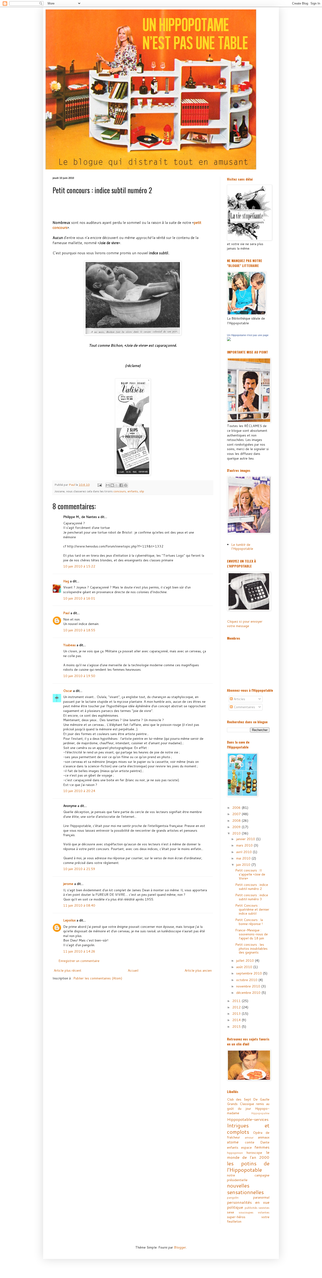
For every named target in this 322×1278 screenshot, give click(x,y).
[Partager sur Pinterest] (125, 485)
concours (119, 491)
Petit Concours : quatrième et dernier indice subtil (252, 909)
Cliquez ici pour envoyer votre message (244, 624)
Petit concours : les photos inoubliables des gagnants (251, 948)
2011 (237, 1001)
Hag (66, 581)
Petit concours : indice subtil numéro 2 (251, 886)
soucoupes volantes (254, 1212)
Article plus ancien (198, 970)
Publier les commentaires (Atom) (97, 978)
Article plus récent (67, 970)
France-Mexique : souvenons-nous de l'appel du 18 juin (251, 934)
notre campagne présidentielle (248, 1177)
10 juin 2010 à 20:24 (79, 791)
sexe (230, 1212)
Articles (239, 699)
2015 (237, 1026)
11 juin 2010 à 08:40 (79, 905)
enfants (133, 491)
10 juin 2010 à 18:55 (79, 630)
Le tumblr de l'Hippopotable (242, 546)
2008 (237, 820)
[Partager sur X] (116, 485)
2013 (237, 1013)
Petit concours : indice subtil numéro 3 (251, 897)
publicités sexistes (257, 1207)
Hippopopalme (260, 1113)
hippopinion (235, 1153)
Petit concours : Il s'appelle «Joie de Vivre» (250, 874)
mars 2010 (245, 845)
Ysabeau (69, 645)
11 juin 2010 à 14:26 (79, 951)
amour (249, 1137)
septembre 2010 (249, 973)
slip (142, 491)
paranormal (261, 1197)
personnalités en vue (248, 1202)
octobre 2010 (247, 980)
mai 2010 (244, 858)
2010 (237, 833)
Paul (66, 613)
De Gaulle (261, 1099)
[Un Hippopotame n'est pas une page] (229, 339)
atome (233, 1142)
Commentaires (244, 707)
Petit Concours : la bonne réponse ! (249, 921)
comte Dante (257, 1142)
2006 (237, 807)
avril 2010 (244, 852)
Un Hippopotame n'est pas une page (247, 335)
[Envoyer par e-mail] (107, 485)
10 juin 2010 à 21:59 (79, 869)
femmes (262, 1147)
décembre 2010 (248, 992)
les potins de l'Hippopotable (248, 1166)
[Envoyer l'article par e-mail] (99, 484)
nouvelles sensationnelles (245, 1189)
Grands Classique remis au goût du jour (248, 1106)
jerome (68, 883)
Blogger (180, 1247)
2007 (237, 814)
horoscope (254, 1152)
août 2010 (244, 967)
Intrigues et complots (248, 1129)
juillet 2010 (245, 960)
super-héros (236, 1217)
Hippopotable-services (247, 1119)
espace (246, 1147)
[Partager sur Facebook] (121, 485)
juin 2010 (243, 864)
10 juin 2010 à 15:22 (79, 566)
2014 (237, 1020)
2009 (237, 827)
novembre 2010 (248, 986)
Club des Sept (239, 1099)
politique (235, 1207)
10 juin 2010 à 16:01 (79, 598)
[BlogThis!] (112, 485)
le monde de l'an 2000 (248, 1155)
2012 (237, 1007)
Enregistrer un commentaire (78, 960)
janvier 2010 (246, 839)
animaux (263, 1137)
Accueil (133, 970)
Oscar (67, 690)
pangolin (233, 1197)
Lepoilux (69, 920)
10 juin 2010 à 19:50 (79, 676)
